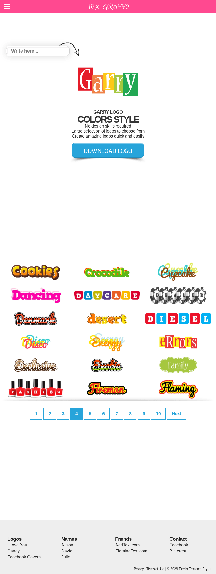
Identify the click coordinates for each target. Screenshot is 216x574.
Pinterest (177, 551)
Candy (13, 551)
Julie (65, 557)
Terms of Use (155, 569)
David (66, 551)
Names (69, 539)
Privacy (139, 569)
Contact (177, 539)
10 (158, 413)
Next (176, 413)
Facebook (178, 545)
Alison (67, 545)
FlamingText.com (131, 551)
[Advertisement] (109, 26)
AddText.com (127, 545)
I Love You (17, 545)
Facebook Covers (24, 557)
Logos (14, 539)
